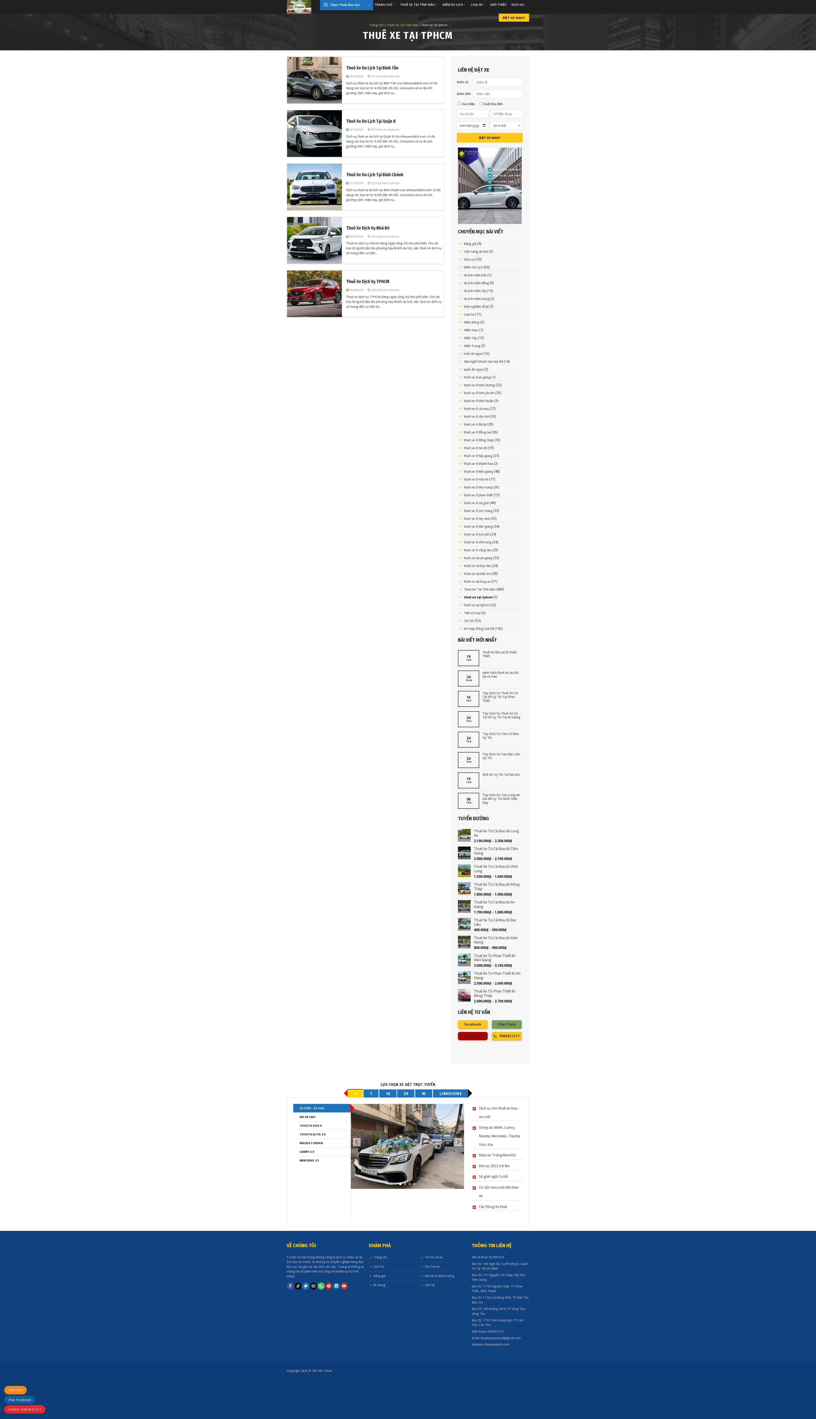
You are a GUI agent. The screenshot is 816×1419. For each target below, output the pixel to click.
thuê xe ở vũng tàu (477, 550)
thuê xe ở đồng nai (477, 432)
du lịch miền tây (475, 291)
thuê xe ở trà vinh (476, 534)
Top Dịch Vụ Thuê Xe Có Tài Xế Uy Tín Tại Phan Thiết (500, 696)
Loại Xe (469, 314)
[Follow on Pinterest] (328, 1325)
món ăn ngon (473, 353)
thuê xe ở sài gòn (476, 503)
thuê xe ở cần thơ (476, 416)
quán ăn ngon (473, 369)
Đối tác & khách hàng (439, 1315)
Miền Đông (471, 322)
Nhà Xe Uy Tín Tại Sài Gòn (501, 774)
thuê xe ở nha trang (478, 487)
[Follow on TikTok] (298, 1325)
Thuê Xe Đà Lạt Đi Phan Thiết (499, 654)
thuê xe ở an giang (477, 377)
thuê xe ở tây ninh (477, 518)
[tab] (355, 1093)
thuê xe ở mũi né (476, 479)
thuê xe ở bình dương (479, 385)
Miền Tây (470, 338)
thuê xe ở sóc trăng (478, 511)
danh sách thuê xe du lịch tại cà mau (500, 674)
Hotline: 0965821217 (24, 1409)
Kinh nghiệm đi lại (476, 306)
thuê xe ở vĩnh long (478, 542)
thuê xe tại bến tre (477, 573)
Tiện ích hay (472, 613)
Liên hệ (430, 1324)
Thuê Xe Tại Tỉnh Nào (402, 25)
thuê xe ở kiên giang (478, 471)
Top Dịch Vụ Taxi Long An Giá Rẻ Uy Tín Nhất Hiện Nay (501, 798)
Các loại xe (432, 1306)
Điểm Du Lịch (473, 267)
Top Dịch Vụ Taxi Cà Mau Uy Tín (500, 735)
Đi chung (379, 1324)
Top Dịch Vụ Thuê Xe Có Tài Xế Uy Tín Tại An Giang (501, 715)
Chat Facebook (19, 1400)
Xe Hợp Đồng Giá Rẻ (479, 628)
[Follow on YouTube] (344, 1325)
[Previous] (357, 1179)
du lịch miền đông (476, 283)
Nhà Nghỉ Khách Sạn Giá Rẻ (483, 361)
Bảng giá (470, 243)
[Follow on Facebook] (290, 1325)
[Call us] (321, 1325)
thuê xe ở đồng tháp (478, 440)
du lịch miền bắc (475, 275)
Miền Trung (472, 346)
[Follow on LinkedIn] (336, 1325)
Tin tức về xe (433, 1297)
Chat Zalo (15, 1390)
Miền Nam (471, 330)
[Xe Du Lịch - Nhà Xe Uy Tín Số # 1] (300, 7)
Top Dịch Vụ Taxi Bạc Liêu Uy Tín (501, 756)
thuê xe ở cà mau (476, 408)
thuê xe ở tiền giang (478, 526)
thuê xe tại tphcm (478, 597)
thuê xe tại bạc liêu (477, 566)
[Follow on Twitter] (305, 1325)
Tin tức (469, 621)
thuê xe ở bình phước (479, 393)
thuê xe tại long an (477, 581)
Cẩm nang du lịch (476, 251)
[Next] (458, 1179)
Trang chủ (376, 25)
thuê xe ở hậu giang (478, 456)
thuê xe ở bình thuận (478, 401)
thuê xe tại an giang (478, 558)
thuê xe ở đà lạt (475, 424)
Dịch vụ (469, 259)
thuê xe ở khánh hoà (478, 463)
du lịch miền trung (476, 298)
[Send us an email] (313, 1325)
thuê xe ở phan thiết (478, 495)
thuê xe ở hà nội (475, 448)
